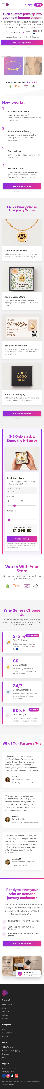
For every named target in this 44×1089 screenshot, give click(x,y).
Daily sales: (11, 511)
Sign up (38, 5)
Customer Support (9, 1068)
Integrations (7, 1033)
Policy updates (8, 1072)
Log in (29, 5)
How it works (7, 1004)
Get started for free (22, 186)
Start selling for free (22, 42)
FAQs (4, 1057)
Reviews (5, 1011)
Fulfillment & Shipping (11, 1050)
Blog (4, 1008)
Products (6, 1029)
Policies (5, 1015)
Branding (5, 1054)
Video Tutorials (8, 1047)
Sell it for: (10, 497)
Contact (5, 1019)
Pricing (5, 1036)
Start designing (22, 539)
